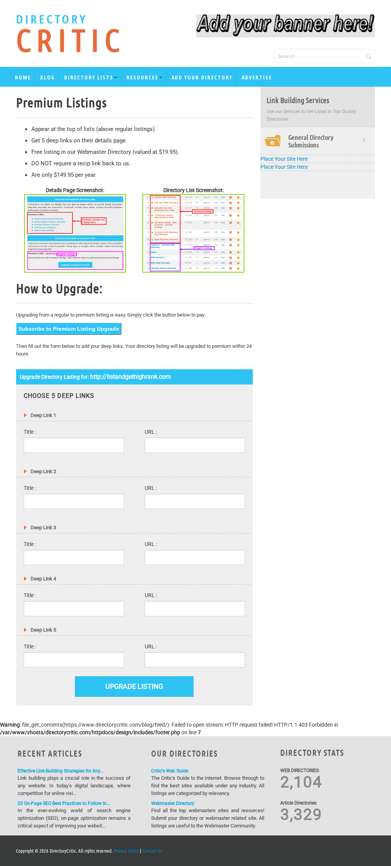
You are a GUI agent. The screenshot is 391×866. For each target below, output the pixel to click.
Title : (30, 432)
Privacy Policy (126, 850)
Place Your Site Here (284, 159)
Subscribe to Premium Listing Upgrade (68, 329)
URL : (151, 432)
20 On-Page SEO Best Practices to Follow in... (64, 803)
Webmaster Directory (172, 803)
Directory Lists (88, 77)
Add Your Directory (202, 77)
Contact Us (152, 850)
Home (23, 77)
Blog (47, 77)
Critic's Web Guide (169, 771)
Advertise (257, 77)
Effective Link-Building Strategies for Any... (60, 771)
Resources (142, 77)
